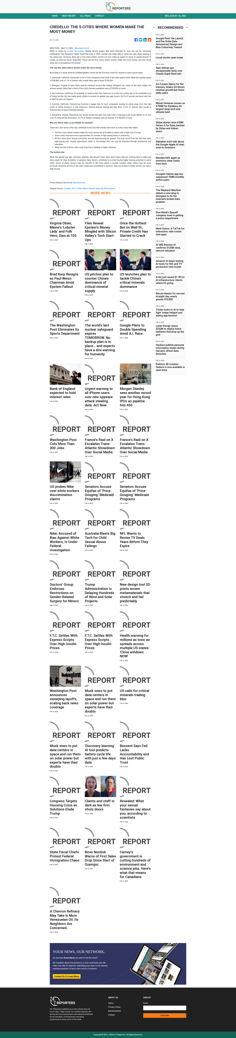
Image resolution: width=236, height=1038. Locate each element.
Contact (111, 1015)
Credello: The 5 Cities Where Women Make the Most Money (90, 188)
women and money (75, 51)
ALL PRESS (85, 16)
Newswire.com (81, 48)
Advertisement (114, 1011)
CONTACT (99, 16)
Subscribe (164, 1015)
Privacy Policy (114, 1007)
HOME (55, 16)
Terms (111, 1003)
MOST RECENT (69, 16)
